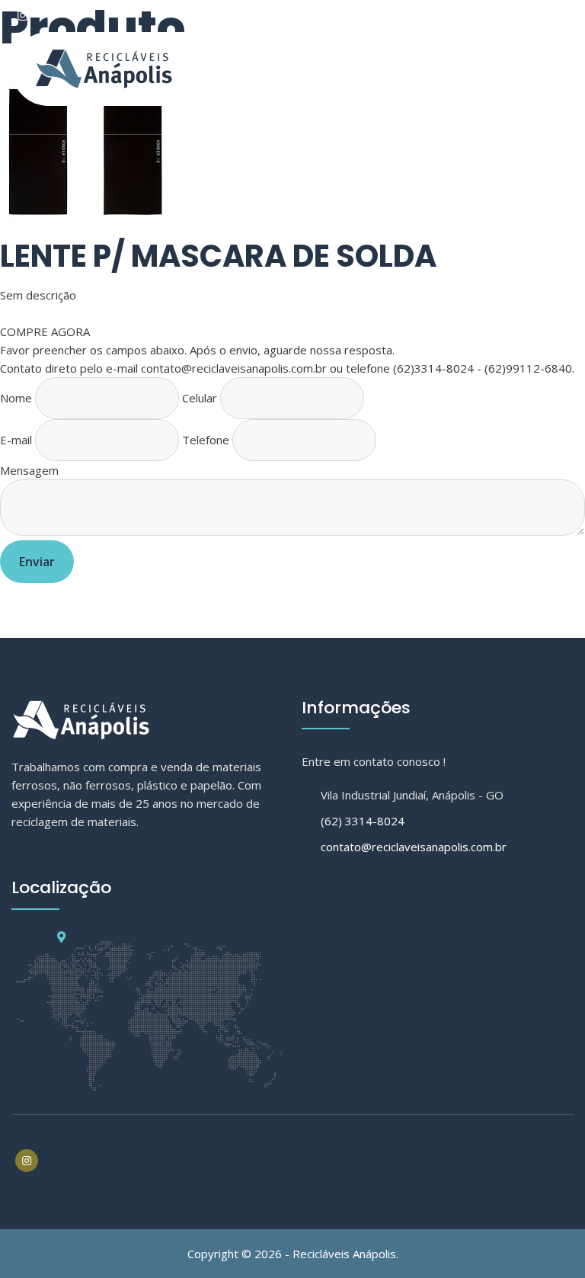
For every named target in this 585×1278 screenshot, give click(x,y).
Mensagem (29, 470)
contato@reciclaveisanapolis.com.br (414, 846)
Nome (16, 397)
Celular (199, 397)
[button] (292, 120)
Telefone (205, 439)
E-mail (16, 439)
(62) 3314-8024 (362, 820)
